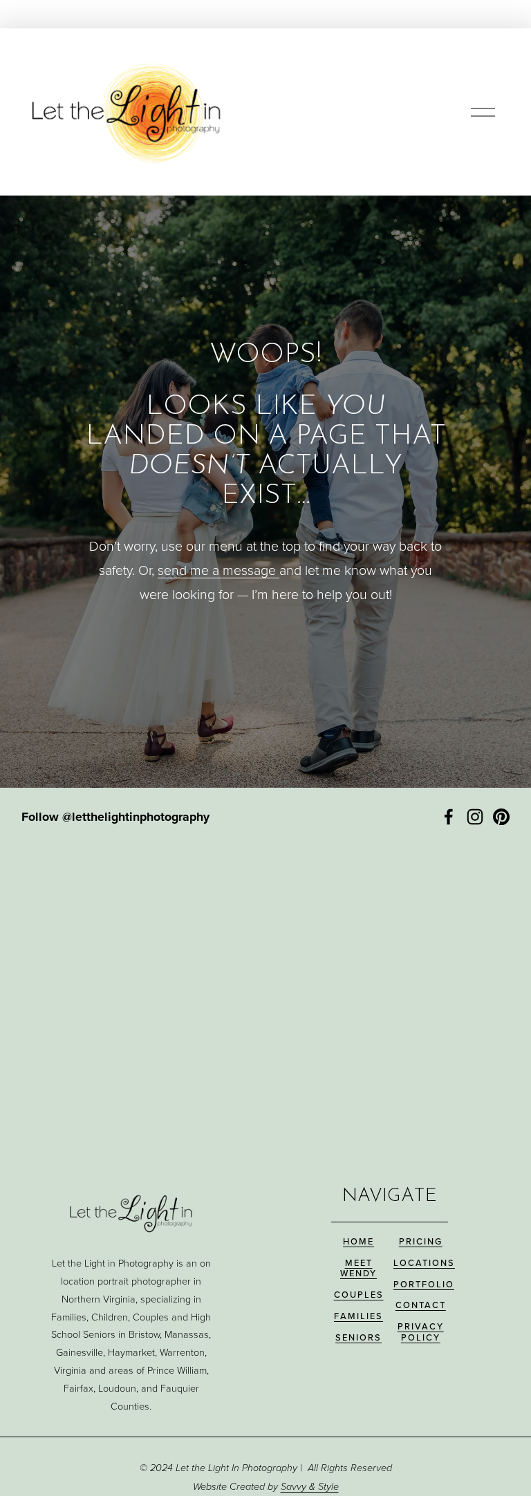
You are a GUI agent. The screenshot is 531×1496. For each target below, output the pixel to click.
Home (358, 1241)
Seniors (358, 1337)
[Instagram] (475, 816)
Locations (424, 1263)
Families (358, 1316)
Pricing (420, 1241)
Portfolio (423, 1284)
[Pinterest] (501, 816)
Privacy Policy (421, 1332)
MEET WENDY (358, 1268)
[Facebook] (448, 816)
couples (359, 1294)
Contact (420, 1305)
